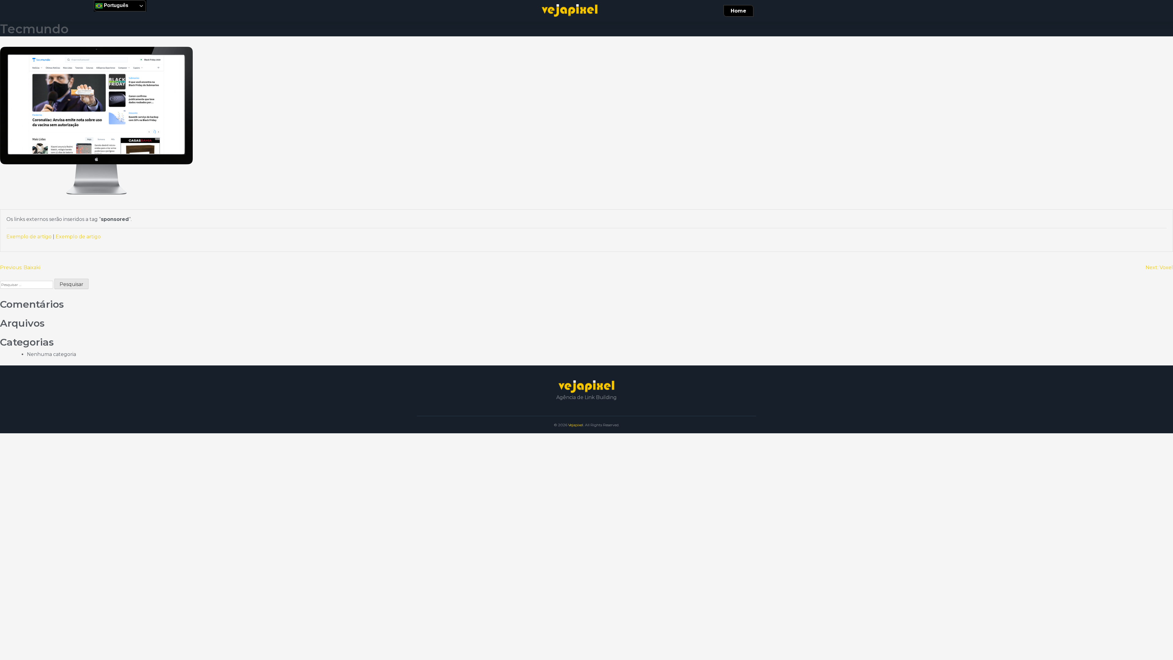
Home (738, 11)
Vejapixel (575, 425)
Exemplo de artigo (29, 237)
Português (115, 5)
